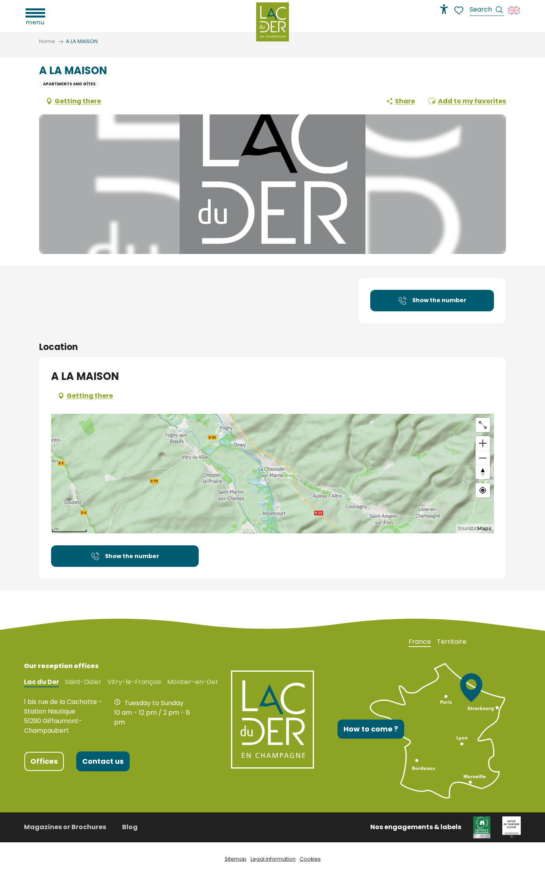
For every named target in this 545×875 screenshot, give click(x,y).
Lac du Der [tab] (41, 682)
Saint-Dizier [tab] (83, 682)
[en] (514, 10)
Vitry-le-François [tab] (134, 682)
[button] (487, 10)
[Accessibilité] (444, 9)
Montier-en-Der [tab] (192, 682)
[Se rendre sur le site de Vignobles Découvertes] (481, 827)
